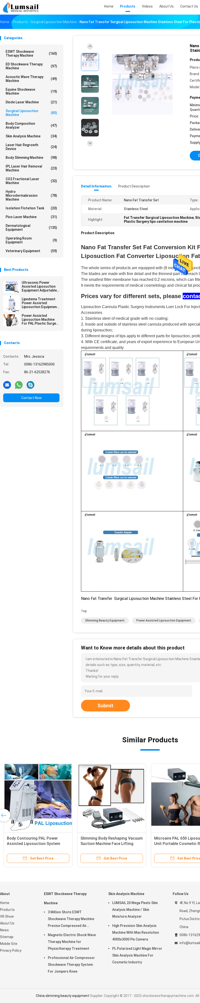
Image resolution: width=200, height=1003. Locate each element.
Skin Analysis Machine (31, 136)
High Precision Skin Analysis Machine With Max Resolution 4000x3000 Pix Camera (135, 932)
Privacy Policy (10, 950)
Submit (105, 706)
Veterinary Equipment (31, 251)
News (4, 930)
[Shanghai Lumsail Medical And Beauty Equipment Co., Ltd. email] (7, 385)
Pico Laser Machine (31, 217)
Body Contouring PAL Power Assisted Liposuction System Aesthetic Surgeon (33, 843)
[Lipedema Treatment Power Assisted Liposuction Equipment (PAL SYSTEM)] (11, 303)
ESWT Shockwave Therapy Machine (31, 53)
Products (7, 910)
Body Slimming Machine (31, 158)
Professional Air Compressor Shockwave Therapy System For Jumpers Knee (71, 964)
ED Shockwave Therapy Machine (31, 66)
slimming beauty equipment (105, 620)
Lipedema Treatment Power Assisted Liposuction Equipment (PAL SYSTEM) (40, 303)
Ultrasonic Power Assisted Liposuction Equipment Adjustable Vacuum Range (39, 286)
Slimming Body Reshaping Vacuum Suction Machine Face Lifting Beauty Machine (111, 843)
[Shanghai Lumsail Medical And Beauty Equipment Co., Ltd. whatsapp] (19, 385)
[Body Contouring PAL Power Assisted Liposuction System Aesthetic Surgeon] (38, 798)
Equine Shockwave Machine (31, 91)
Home (4, 903)
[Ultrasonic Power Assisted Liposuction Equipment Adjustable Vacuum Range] (11, 287)
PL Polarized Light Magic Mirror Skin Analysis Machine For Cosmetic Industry (137, 955)
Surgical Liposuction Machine (31, 113)
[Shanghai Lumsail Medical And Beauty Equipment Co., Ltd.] (21, 7)
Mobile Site (8, 944)
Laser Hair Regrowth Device (31, 147)
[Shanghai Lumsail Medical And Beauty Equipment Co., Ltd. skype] (30, 385)
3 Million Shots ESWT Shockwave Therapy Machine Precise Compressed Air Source (71, 919)
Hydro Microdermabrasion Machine (31, 195)
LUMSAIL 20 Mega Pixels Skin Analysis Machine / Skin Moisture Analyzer (135, 909)
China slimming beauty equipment (62, 996)
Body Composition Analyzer (31, 125)
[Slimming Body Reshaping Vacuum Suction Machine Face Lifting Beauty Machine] (112, 798)
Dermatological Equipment (31, 227)
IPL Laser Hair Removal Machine (31, 168)
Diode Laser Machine (31, 102)
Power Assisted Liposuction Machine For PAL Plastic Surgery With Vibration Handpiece (40, 319)
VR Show (7, 916)
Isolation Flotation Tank (31, 208)
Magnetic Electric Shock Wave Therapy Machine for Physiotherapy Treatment (72, 941)
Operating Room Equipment (31, 240)
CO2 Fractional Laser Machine (31, 181)
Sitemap (6, 937)
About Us (7, 923)
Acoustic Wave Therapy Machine (31, 79)
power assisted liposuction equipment (163, 620)
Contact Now (31, 398)
